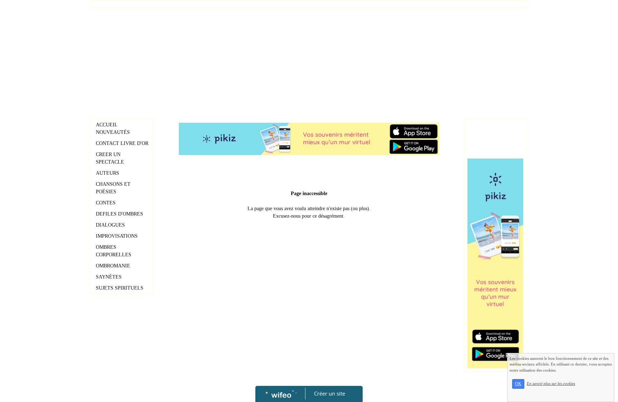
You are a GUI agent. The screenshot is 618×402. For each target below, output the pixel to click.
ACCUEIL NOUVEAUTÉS (113, 128)
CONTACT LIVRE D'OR (122, 143)
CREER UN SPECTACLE (110, 158)
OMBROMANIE (113, 265)
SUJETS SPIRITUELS (119, 288)
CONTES (106, 202)
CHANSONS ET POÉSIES (113, 187)
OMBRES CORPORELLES (113, 250)
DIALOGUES (110, 225)
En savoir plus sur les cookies (551, 383)
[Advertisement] (309, 61)
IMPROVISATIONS (117, 236)
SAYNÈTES (109, 277)
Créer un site (329, 393)
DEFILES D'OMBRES (119, 214)
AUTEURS (107, 173)
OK (518, 383)
